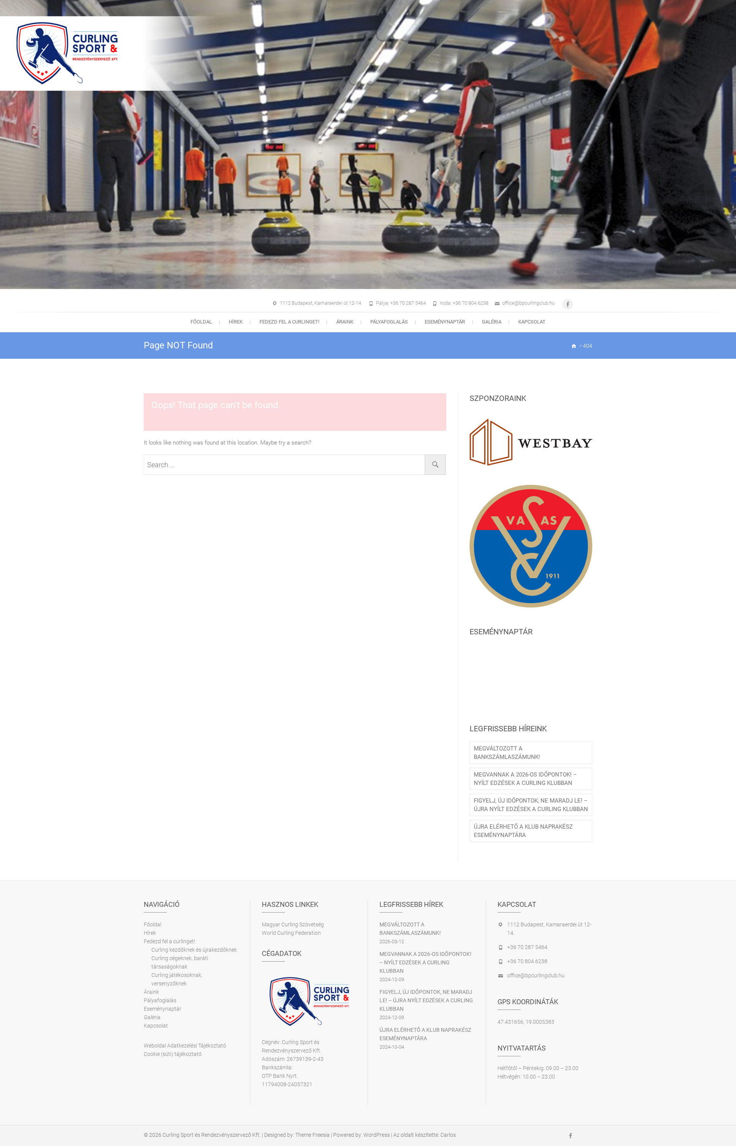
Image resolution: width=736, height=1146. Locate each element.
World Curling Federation (291, 933)
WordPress (376, 1135)
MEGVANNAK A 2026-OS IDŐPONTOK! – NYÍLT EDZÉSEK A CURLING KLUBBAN (525, 778)
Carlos (448, 1135)
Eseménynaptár (445, 322)
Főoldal (201, 322)
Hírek (236, 322)
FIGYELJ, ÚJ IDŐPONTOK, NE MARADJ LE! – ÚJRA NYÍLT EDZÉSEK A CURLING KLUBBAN (531, 805)
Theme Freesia (312, 1135)
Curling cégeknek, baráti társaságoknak (179, 962)
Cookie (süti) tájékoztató (173, 1054)
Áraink (344, 322)
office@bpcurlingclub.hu (528, 303)
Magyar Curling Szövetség (293, 924)
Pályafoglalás (389, 322)
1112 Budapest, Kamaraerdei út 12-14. (321, 303)
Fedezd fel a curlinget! (289, 322)
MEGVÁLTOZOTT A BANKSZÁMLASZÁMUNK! (507, 752)
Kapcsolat (531, 322)
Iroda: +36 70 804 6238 (464, 303)
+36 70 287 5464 (527, 947)
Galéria (491, 322)
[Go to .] (574, 346)
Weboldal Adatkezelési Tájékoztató (185, 1046)
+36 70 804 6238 (527, 961)
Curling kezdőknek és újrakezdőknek (194, 950)
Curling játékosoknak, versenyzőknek (176, 979)
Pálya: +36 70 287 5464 (401, 303)
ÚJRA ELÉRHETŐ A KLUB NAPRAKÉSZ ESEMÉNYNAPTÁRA (523, 831)
